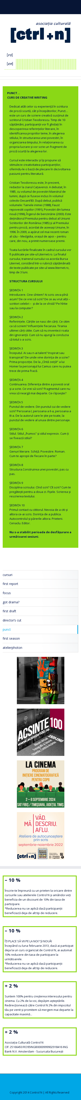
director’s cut (12, 620)
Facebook (35, 6)
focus (7, 593)
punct (7, 629)
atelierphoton (12, 647)
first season (11, 638)
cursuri (7, 575)
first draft (9, 611)
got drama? (11, 602)
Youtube (44, 7)
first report (10, 584)
